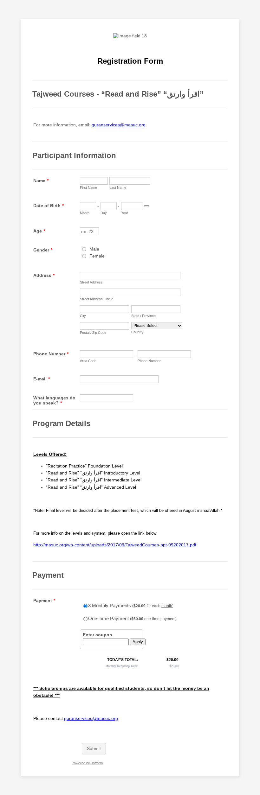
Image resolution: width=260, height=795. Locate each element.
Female (97, 255)
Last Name (117, 187)
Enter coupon (97, 634)
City (83, 316)
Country (137, 332)
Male (94, 248)
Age (39, 230)
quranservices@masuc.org (119, 124)
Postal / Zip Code (93, 332)
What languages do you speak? (54, 400)
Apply (138, 641)
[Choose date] (146, 206)
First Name (88, 187)
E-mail (41, 378)
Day (104, 213)
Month (84, 213)
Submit (94, 748)
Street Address (91, 282)
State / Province (143, 316)
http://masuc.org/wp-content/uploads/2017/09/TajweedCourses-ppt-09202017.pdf (114, 544)
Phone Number (50, 353)
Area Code (88, 361)
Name (41, 180)
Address (44, 275)
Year (124, 213)
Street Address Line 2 (96, 299)
